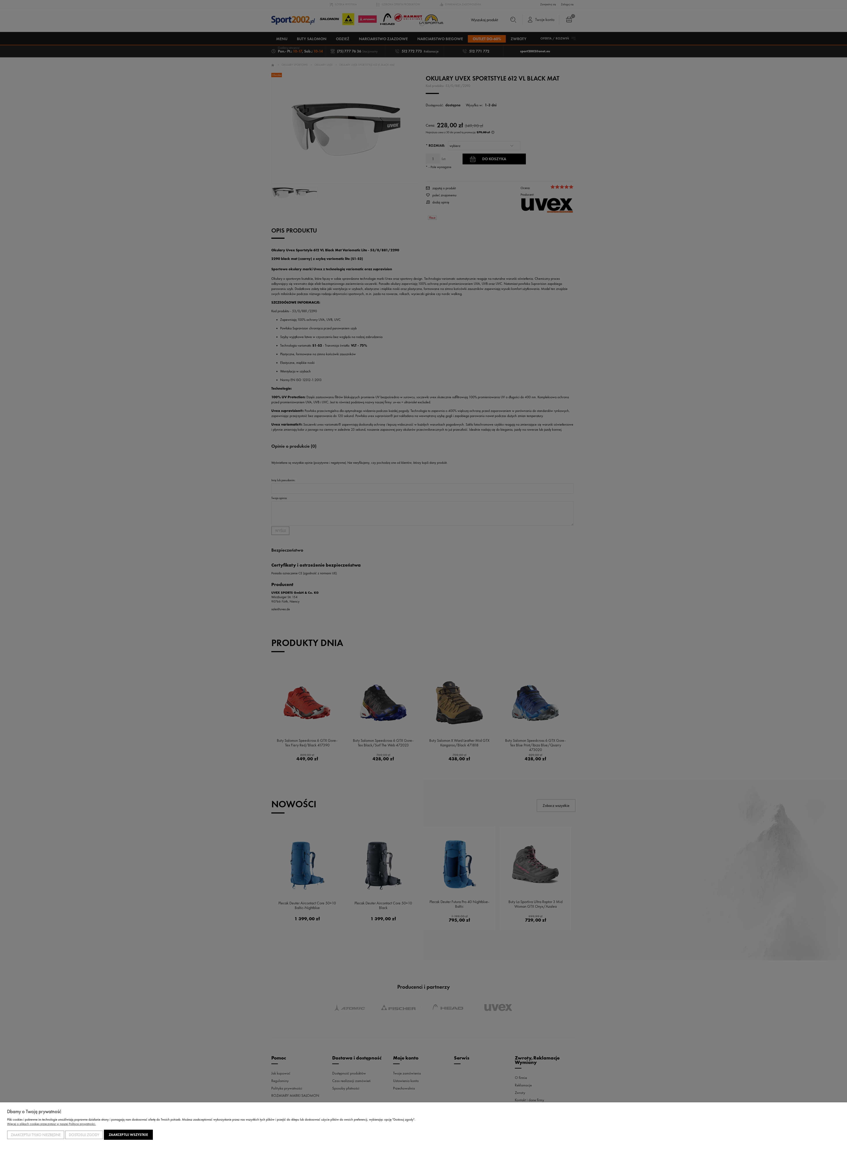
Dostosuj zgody (84, 1134)
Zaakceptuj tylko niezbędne (36, 1134)
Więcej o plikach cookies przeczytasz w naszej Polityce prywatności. (51, 1124)
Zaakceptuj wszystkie (128, 1134)
